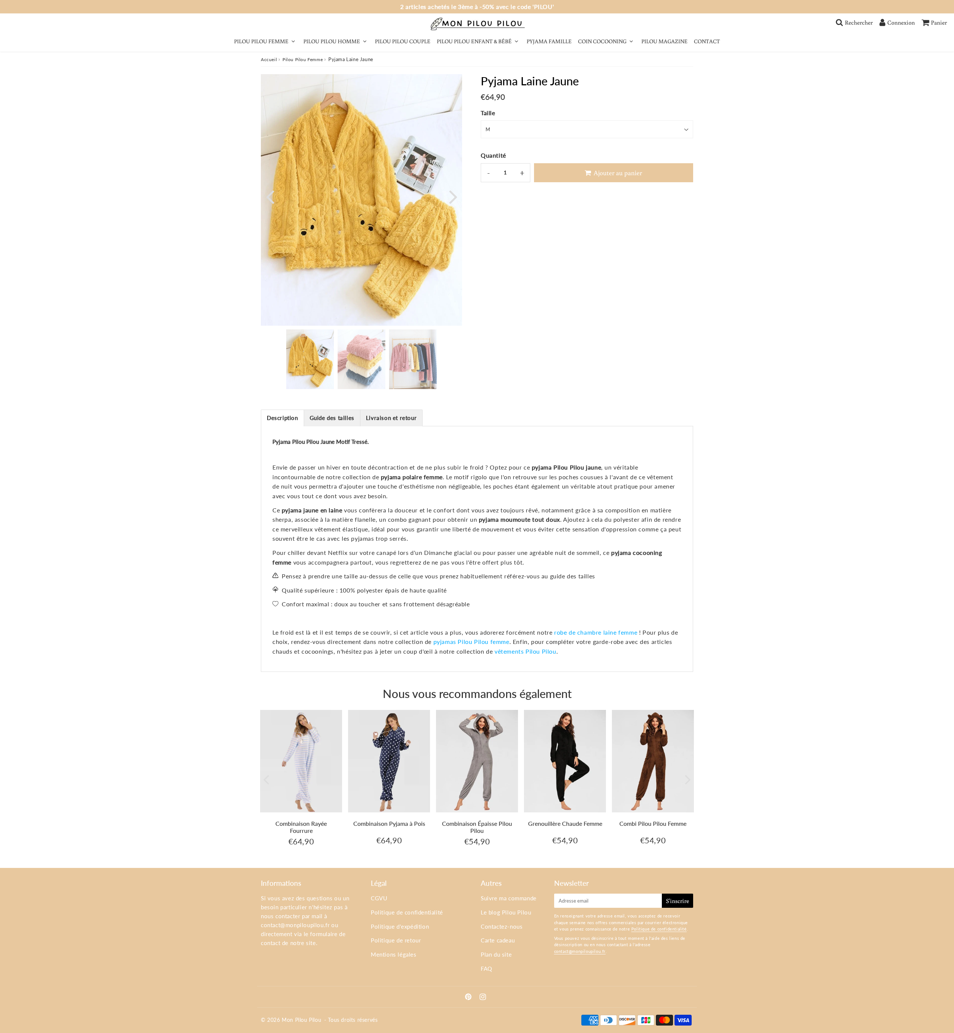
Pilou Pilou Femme (302, 59)
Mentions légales (394, 954)
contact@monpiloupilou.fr (295, 925)
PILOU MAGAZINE (664, 41)
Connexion (901, 22)
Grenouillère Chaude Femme (565, 823)
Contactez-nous (501, 926)
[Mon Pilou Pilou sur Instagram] (483, 997)
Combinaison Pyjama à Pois (389, 823)
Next (453, 196)
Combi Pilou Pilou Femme (652, 823)
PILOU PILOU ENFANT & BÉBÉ (474, 41)
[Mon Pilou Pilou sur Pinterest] (469, 997)
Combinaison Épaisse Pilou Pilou (477, 827)
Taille (488, 112)
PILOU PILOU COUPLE (402, 41)
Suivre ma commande (509, 898)
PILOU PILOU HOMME (331, 41)
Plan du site (496, 954)
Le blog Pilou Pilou (506, 912)
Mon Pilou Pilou (301, 1020)
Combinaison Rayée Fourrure (301, 827)
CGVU (379, 898)
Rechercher (859, 22)
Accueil (269, 59)
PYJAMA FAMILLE (549, 41)
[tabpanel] (310, 359)
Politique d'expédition (400, 926)
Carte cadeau (498, 940)
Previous (270, 196)
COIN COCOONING (602, 41)
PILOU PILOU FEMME (261, 41)
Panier (939, 22)
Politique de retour (396, 940)
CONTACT (707, 41)
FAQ (486, 968)
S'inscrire (677, 900)
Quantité (493, 155)
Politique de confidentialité (407, 912)
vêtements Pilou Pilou (525, 651)
